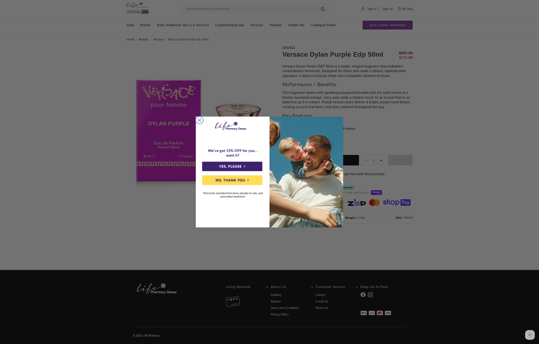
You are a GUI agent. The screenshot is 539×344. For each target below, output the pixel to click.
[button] (232, 166)
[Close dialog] (199, 120)
